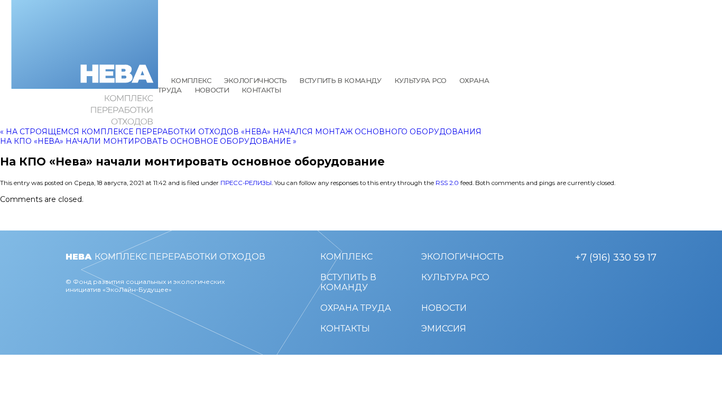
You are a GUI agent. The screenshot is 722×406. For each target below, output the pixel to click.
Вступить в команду (340, 80)
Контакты (261, 90)
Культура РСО (420, 80)
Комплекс (191, 80)
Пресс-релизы (246, 183)
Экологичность (255, 80)
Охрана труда (355, 308)
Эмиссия (443, 329)
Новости (212, 90)
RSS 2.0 (447, 183)
